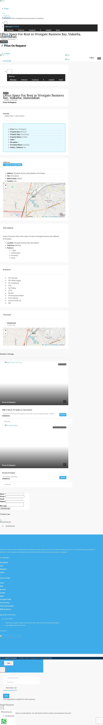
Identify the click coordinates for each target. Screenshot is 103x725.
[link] (34, 383)
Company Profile (5, 599)
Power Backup (13, 298)
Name (2, 494)
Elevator (11, 293)
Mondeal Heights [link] (8, 473)
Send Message (5, 508)
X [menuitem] (43, 80)
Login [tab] (8, 663)
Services (7, 36)
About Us (7, 18)
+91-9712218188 (6, 619)
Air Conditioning (13, 283)
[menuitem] (6, 61)
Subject (2, 501)
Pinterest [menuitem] (24, 80)
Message (3, 506)
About (2, 596)
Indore (2, 572)
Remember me (11, 688)
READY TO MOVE (62, 364)
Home (6, 9)
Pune (1, 566)
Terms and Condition (7, 606)
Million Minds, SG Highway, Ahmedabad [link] (17, 410)
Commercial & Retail (11, 27)
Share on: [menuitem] (12, 76)
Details (62, 414)
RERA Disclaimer (5, 609)
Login (6, 696)
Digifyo (50, 658)
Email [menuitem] (61, 80)
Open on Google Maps (13, 165)
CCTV (10, 290)
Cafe (9, 285)
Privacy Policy (4, 602)
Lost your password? (10, 690)
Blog (5, 45)
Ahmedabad (4, 562)
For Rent (5, 93)
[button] (9, 71)
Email (2, 499)
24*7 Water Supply (14, 280)
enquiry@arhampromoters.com (15, 625)
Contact (7, 54)
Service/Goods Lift (14, 300)
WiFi (9, 303)
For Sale (55, 427)
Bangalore (3, 569)
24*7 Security (12, 278)
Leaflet (45, 216)
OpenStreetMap (53, 216)
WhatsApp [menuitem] (13, 80)
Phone (3, 496)
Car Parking (12, 288)
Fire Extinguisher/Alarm (16, 295)
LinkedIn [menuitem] (51, 80)
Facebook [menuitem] (35, 80)
